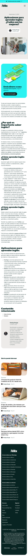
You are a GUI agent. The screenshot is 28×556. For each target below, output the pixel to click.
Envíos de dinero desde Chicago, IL (10, 499)
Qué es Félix (5, 505)
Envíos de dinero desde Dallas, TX (9, 490)
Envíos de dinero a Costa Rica (9, 479)
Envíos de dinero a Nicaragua (8, 471)
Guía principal (7, 314)
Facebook (17, 507)
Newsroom (4, 520)
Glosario (6, 315)
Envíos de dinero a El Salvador (9, 464)
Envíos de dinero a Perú (7, 476)
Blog (3, 515)
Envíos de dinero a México (8, 457)
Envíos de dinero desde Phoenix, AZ (10, 497)
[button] (14, 1)
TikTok (16, 512)
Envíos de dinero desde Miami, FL (9, 492)
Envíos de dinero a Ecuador (8, 474)
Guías (3, 510)
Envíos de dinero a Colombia (8, 469)
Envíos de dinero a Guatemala (9, 459)
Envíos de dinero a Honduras (8, 462)
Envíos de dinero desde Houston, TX (10, 487)
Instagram (17, 505)
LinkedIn (17, 510)
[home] (4, 6)
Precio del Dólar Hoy (6, 507)
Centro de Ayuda (6, 517)
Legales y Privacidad (7, 524)
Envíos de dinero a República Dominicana (11, 467)
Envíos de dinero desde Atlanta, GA (10, 494)
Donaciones (5, 522)
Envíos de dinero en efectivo (8, 485)
